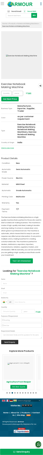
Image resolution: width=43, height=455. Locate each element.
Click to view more (7, 148)
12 (36, 393)
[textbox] (19, 15)
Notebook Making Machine (27, 24)
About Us (15, 412)
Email (3, 288)
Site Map (21, 415)
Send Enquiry (23, 451)
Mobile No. (5, 298)
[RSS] (28, 415)
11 (33, 393)
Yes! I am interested (21, 261)
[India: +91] (4, 302)
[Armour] (20, 4)
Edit (29, 93)
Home (4, 24)
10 (30, 393)
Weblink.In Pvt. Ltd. (30, 424)
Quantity (4, 307)
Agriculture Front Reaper (15, 382)
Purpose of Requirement (9, 316)
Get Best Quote (15, 387)
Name (3, 279)
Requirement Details (8, 331)
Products (12, 24)
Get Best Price (10, 99)
